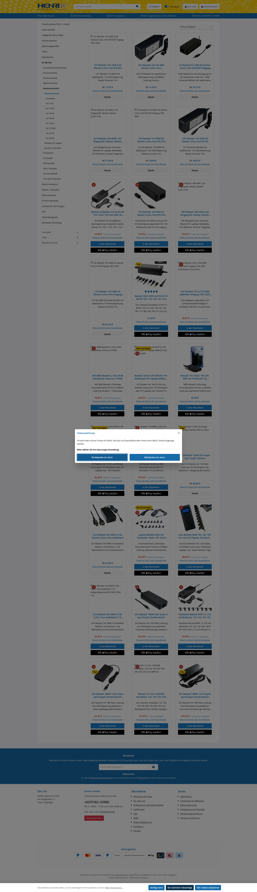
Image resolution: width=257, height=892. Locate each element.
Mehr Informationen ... (114, 887)
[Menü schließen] (179, 433)
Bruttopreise (102, 457)
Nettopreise (154, 457)
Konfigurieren (156, 887)
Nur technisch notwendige (180, 887)
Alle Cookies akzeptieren (208, 887)
